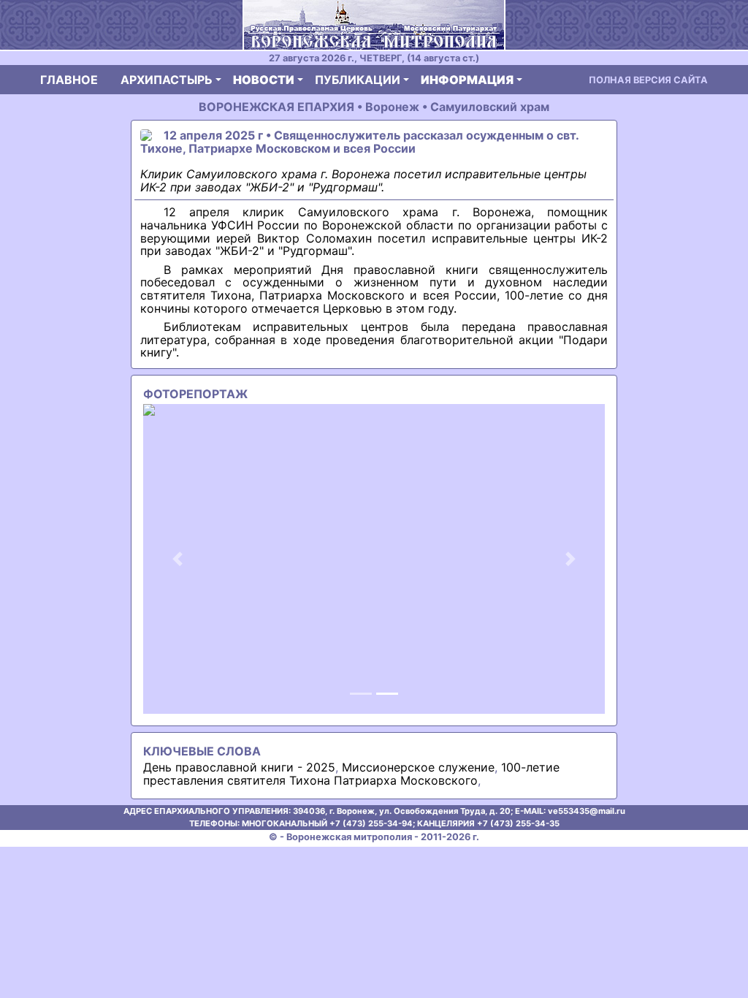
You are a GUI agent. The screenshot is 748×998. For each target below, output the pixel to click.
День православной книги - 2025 (239, 767)
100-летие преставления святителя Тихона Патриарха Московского (351, 774)
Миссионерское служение (418, 767)
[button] (178, 559)
